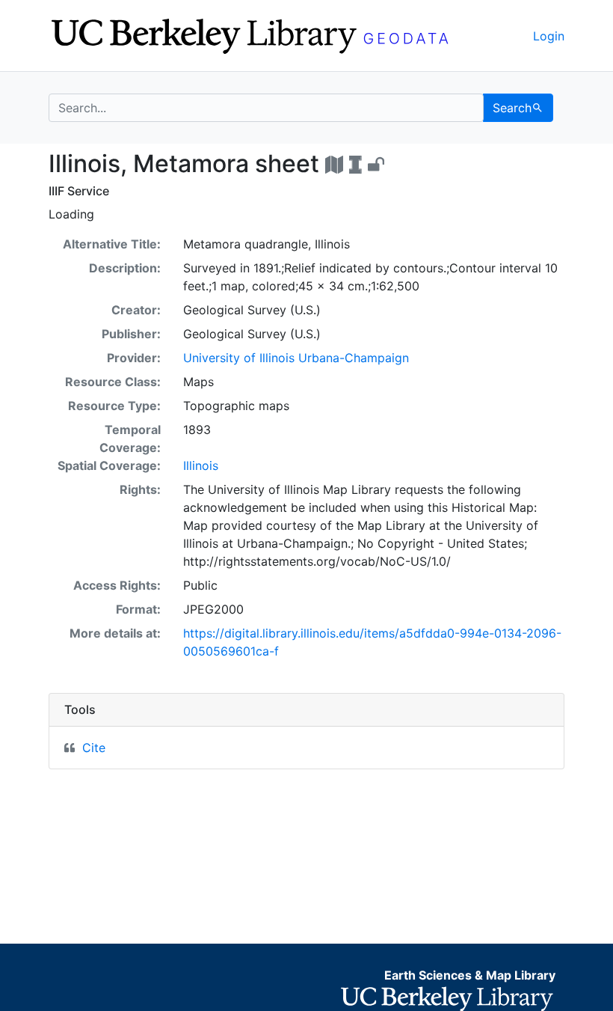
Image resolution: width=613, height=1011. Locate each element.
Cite (93, 747)
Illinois (200, 465)
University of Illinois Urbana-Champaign (296, 357)
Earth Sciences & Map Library (469, 975)
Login (548, 35)
